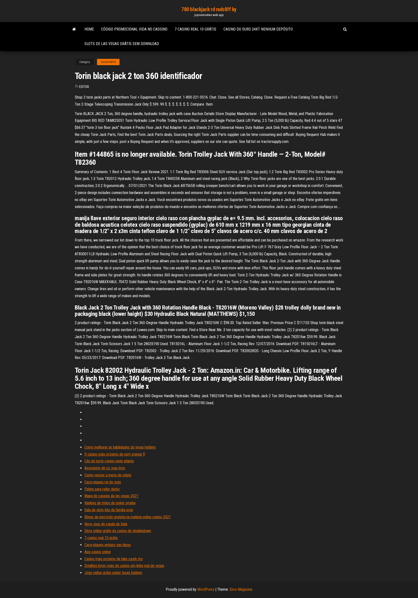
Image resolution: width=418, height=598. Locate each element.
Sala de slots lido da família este (108, 510)
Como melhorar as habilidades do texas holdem (120, 447)
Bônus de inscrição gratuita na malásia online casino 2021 (127, 517)
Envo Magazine (241, 589)
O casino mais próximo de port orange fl (114, 454)
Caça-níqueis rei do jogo (102, 482)
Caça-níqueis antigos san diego (107, 545)
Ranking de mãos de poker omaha (109, 503)
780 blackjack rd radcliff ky (209, 9)
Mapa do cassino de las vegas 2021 (111, 496)
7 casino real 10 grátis (195, 29)
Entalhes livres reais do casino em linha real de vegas (124, 565)
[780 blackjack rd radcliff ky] (74, 29)
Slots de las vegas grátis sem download (121, 43)
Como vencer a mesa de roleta (107, 475)
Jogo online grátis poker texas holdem (113, 572)
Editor (84, 87)
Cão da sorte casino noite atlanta (109, 461)
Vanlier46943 (108, 62)
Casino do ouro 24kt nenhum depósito (258, 29)
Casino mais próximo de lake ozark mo (113, 559)
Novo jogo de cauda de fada (105, 524)
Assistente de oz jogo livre (104, 468)
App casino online (97, 552)
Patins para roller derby (102, 489)
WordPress (205, 589)
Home (89, 29)
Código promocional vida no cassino (134, 29)
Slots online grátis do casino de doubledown (117, 530)
